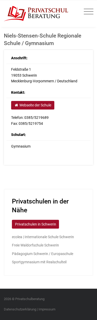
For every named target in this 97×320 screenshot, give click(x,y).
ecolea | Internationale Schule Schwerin (43, 237)
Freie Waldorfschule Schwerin (35, 245)
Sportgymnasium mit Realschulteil (39, 262)
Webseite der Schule (35, 105)
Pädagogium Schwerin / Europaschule (42, 254)
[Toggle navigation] (87, 11)
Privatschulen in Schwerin (35, 224)
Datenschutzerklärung (20, 309)
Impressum (47, 309)
